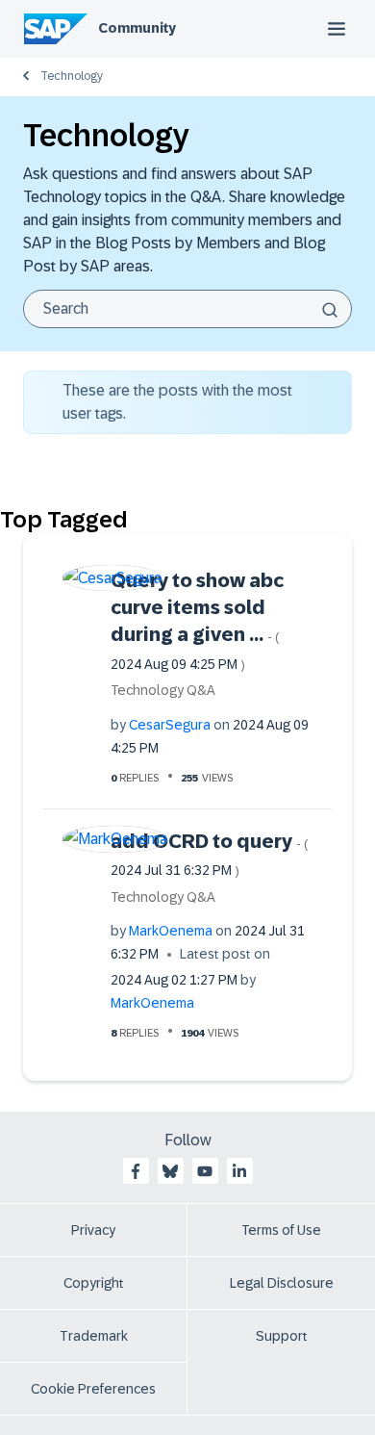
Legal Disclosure (282, 1283)
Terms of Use (281, 1230)
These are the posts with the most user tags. (177, 402)
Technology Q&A (163, 690)
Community (137, 28)
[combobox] (187, 309)
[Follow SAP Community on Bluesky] (170, 1171)
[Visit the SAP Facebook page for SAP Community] (135, 1171)
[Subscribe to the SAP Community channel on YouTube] (204, 1171)
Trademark (94, 1336)
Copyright (93, 1283)
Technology (71, 76)
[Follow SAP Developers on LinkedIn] (239, 1171)
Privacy (93, 1230)
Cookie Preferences (93, 1389)
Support (282, 1336)
